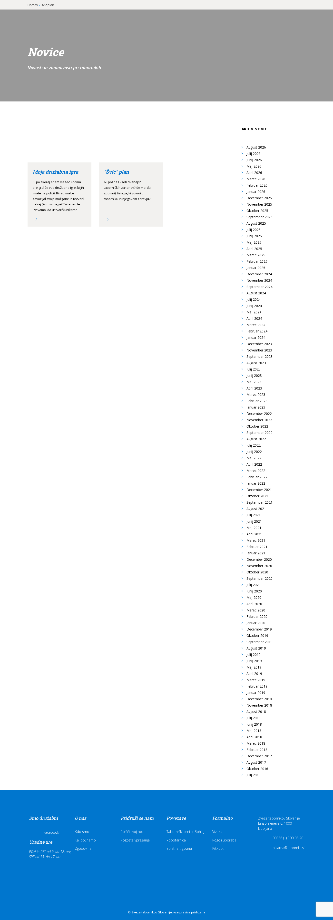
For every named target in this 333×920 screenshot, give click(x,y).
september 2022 (259, 432)
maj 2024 (253, 312)
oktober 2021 (257, 496)
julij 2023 (253, 369)
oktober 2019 (257, 635)
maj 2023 (253, 382)
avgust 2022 (256, 439)
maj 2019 (253, 667)
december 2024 (259, 274)
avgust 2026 (256, 147)
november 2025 (259, 204)
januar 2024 (255, 337)
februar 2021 (256, 546)
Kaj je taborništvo (124, 11)
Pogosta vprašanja (135, 840)
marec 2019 (255, 680)
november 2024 (259, 280)
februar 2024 (256, 331)
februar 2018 (256, 749)
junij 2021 (254, 521)
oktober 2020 (257, 572)
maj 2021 (253, 527)
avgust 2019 (256, 648)
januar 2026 (255, 191)
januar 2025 (255, 267)
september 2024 (259, 286)
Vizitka (217, 831)
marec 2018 (255, 743)
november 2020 (259, 565)
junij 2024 (254, 305)
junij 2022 (254, 451)
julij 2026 (253, 153)
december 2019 (259, 629)
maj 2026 (253, 166)
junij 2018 (254, 724)
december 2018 (259, 699)
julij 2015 (253, 775)
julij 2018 (253, 718)
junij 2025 (254, 236)
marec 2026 (255, 179)
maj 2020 (253, 597)
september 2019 (259, 642)
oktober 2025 (257, 210)
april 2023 (254, 388)
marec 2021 (255, 540)
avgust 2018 (256, 711)
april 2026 (254, 172)
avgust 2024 (256, 293)
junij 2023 (254, 375)
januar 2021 (255, 553)
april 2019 (254, 673)
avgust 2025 (256, 223)
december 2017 (259, 756)
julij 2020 (253, 584)
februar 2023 (256, 401)
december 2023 (259, 343)
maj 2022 (253, 458)
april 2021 (254, 534)
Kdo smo (82, 831)
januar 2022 (255, 483)
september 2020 (259, 578)
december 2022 (259, 413)
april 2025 (254, 248)
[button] (315, 11)
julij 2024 (253, 299)
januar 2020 (255, 622)
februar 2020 (256, 616)
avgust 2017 (256, 762)
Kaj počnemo (85, 840)
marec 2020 (255, 610)
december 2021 (259, 489)
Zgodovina (83, 848)
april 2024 (254, 318)
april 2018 (254, 737)
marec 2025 (255, 255)
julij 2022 (253, 445)
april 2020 (254, 603)
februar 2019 (256, 686)
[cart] (321, 11)
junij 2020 (254, 591)
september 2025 (259, 217)
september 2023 (259, 356)
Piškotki (218, 848)
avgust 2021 (256, 508)
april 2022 (254, 464)
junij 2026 (254, 160)
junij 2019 (254, 661)
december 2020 (259, 559)
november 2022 (259, 420)
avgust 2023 (256, 362)
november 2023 (259, 350)
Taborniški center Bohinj (185, 831)
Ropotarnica (176, 840)
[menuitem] (124, 11)
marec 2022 (255, 470)
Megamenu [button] (298, 12)
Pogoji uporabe (224, 840)
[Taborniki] (32, 11)
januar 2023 (255, 407)
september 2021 (259, 502)
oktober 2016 (257, 768)
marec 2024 (255, 324)
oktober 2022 (257, 426)
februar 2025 (256, 261)
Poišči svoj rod (132, 831)
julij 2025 (253, 229)
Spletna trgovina (179, 848)
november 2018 (259, 705)
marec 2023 (255, 394)
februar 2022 (256, 477)
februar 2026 (256, 185)
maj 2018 (253, 730)
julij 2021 (253, 515)
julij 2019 (253, 654)
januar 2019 (255, 692)
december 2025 (259, 198)
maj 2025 (253, 242)
